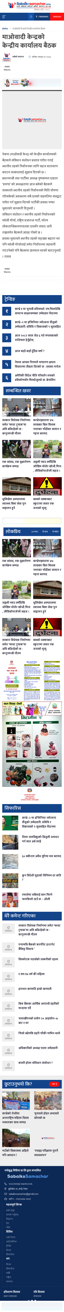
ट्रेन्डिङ (8, 1246)
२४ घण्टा (34, 531)
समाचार (9, 1282)
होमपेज (5, 28)
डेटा (7, 1223)
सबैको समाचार (18, 56)
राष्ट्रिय (8, 1277)
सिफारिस (10, 1255)
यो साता (45, 531)
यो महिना (55, 531)
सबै (53, 1084)
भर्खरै (8, 1273)
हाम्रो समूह (10, 1210)
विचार (8, 1250)
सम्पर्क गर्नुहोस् (12, 1215)
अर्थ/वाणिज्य (11, 1242)
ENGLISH (57, 16)
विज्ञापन (9, 1219)
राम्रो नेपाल (10, 1237)
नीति (8, 1228)
